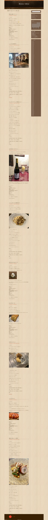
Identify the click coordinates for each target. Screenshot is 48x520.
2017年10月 (33, 93)
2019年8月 (33, 71)
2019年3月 (33, 76)
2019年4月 (33, 75)
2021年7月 (33, 47)
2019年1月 (33, 78)
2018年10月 (33, 81)
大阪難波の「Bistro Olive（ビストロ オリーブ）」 (12, 519)
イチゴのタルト (12, 398)
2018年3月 (33, 88)
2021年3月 (33, 51)
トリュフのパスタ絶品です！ (14, 202)
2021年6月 (33, 48)
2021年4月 (33, 50)
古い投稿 (12, 516)
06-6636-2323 (10, 97)
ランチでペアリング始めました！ (15, 101)
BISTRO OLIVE (15, 15)
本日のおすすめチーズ (13, 262)
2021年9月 (33, 45)
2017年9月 (33, 94)
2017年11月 (33, 92)
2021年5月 (33, 49)
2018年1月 (33, 90)
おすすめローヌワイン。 (14, 148)
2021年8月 (33, 46)
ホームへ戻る (8, 8)
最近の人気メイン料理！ (13, 438)
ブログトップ (12, 8)
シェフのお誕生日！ (13, 43)
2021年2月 (33, 52)
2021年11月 (33, 43)
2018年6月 (33, 85)
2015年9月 (33, 114)
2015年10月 (33, 113)
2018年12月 (33, 79)
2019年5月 (33, 74)
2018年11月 (33, 80)
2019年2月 (33, 77)
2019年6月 (33, 73)
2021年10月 (33, 44)
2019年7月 (33, 72)
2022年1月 (33, 41)
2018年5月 (33, 86)
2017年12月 (33, 91)
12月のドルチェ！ (12, 342)
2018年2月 (33, 89)
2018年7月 (33, 84)
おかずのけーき (12, 303)
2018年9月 (33, 82)
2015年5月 (33, 115)
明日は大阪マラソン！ (13, 14)
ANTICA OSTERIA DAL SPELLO (16, 343)
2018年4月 (33, 87)
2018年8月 (33, 83)
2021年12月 (33, 42)
